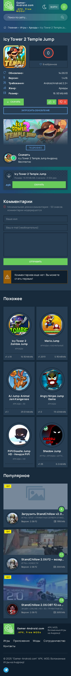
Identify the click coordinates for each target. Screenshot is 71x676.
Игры (23, 27)
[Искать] (62, 17)
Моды (36, 641)
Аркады (33, 27)
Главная (13, 27)
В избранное (50, 64)
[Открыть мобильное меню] (64, 6)
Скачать (15, 101)
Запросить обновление (35, 110)
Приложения (21, 641)
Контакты (9, 646)
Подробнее (35, 147)
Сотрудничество (54, 641)
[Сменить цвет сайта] (44, 6)
